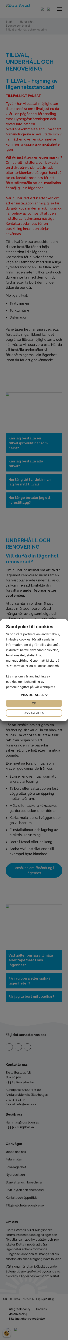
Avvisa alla (34, 713)
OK (34, 703)
